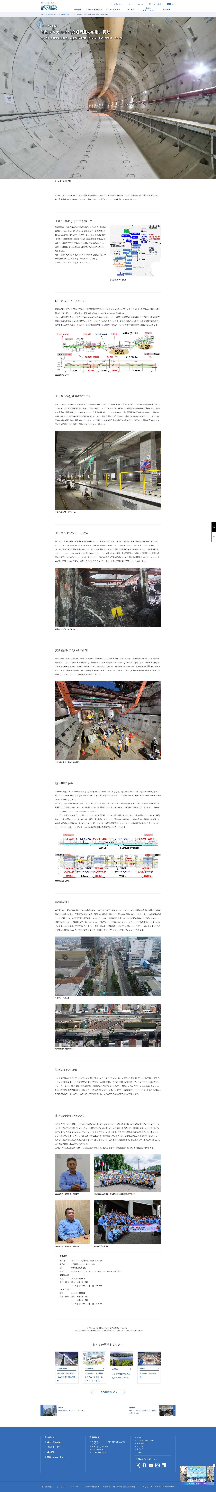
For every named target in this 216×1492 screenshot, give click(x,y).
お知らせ (140, 4)
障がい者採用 (96, 1450)
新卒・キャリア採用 (99, 1447)
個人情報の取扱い (47, 1487)
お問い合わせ (118, 4)
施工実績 (50, 1452)
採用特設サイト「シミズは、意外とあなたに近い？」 (108, 1443)
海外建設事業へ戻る (109, 1392)
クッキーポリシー (75, 1487)
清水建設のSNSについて (148, 1459)
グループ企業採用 (98, 1452)
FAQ (130, 4)
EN (173, 4)
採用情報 (95, 1437)
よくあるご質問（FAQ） (145, 1440)
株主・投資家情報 (54, 1442)
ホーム (42, 14)
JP (169, 4)
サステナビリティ (54, 1447)
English (139, 1452)
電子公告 (140, 1449)
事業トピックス (52, 14)
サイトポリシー (61, 1487)
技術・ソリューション (56, 1457)
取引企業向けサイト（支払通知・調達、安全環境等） (119, 1487)
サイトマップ (141, 1446)
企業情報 (50, 1437)
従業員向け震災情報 (91, 1487)
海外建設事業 (65, 14)
